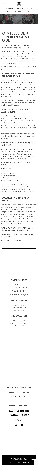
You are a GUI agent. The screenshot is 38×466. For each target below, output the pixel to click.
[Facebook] (16, 426)
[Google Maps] (22, 426)
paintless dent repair (14, 51)
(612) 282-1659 (21, 291)
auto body (28, 118)
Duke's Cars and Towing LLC (19, 9)
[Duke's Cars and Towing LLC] (19, 4)
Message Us (27, 463)
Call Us (10, 463)
